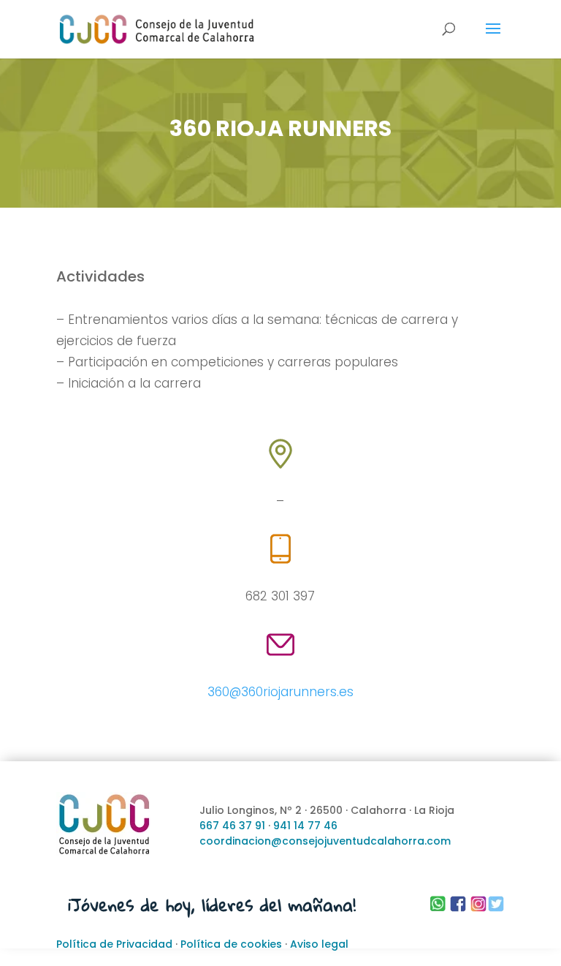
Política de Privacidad (114, 944)
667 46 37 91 (232, 825)
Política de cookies (231, 944)
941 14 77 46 (305, 825)
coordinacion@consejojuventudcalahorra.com (325, 841)
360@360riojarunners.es (280, 692)
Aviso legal (319, 944)
